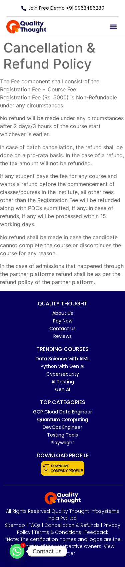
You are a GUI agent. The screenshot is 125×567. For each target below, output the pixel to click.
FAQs (35, 525)
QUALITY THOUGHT (62, 303)
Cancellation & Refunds (72, 525)
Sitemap (15, 525)
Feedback (96, 532)
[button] (113, 26)
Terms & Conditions (57, 532)
